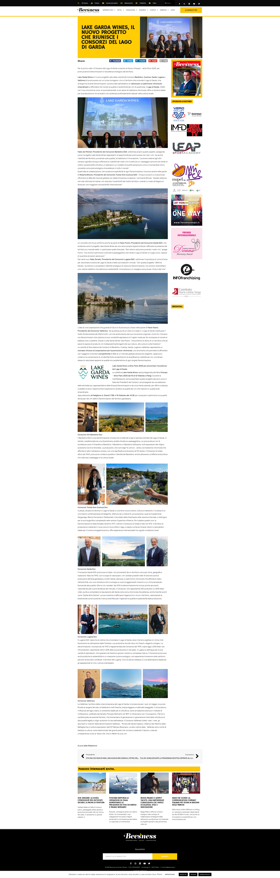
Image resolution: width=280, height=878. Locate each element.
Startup (153, 10)
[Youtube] (194, 3)
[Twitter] (199, 3)
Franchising (130, 10)
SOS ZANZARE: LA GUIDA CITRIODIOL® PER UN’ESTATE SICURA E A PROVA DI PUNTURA (91, 800)
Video (173, 10)
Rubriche (163, 10)
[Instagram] (184, 3)
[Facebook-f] (179, 3)
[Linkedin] (189, 3)
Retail (119, 10)
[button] (115, 60)
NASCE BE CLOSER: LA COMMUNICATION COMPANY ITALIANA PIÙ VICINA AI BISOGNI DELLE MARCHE (185, 801)
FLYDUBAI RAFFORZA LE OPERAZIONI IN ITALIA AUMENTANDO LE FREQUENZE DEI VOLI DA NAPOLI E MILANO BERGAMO (122, 803)
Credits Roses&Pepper (140, 871)
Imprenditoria (108, 10)
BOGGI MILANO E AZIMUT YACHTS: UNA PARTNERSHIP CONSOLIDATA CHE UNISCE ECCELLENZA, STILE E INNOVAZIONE (152, 803)
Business (142, 10)
